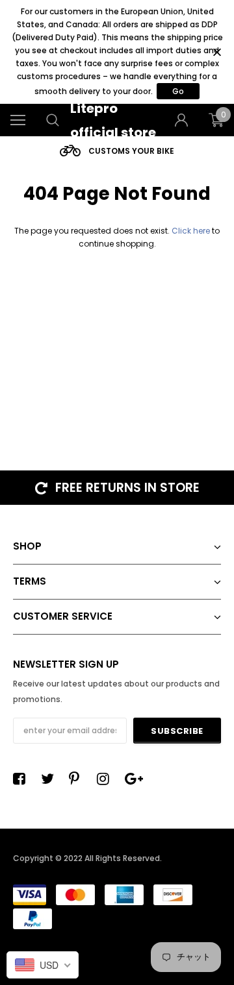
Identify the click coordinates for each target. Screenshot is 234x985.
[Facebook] (22, 779)
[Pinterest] (78, 779)
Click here (192, 230)
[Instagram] (106, 779)
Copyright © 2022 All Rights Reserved (86, 858)
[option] (117, 151)
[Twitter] (50, 779)
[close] (216, 52)
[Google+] (134, 779)
